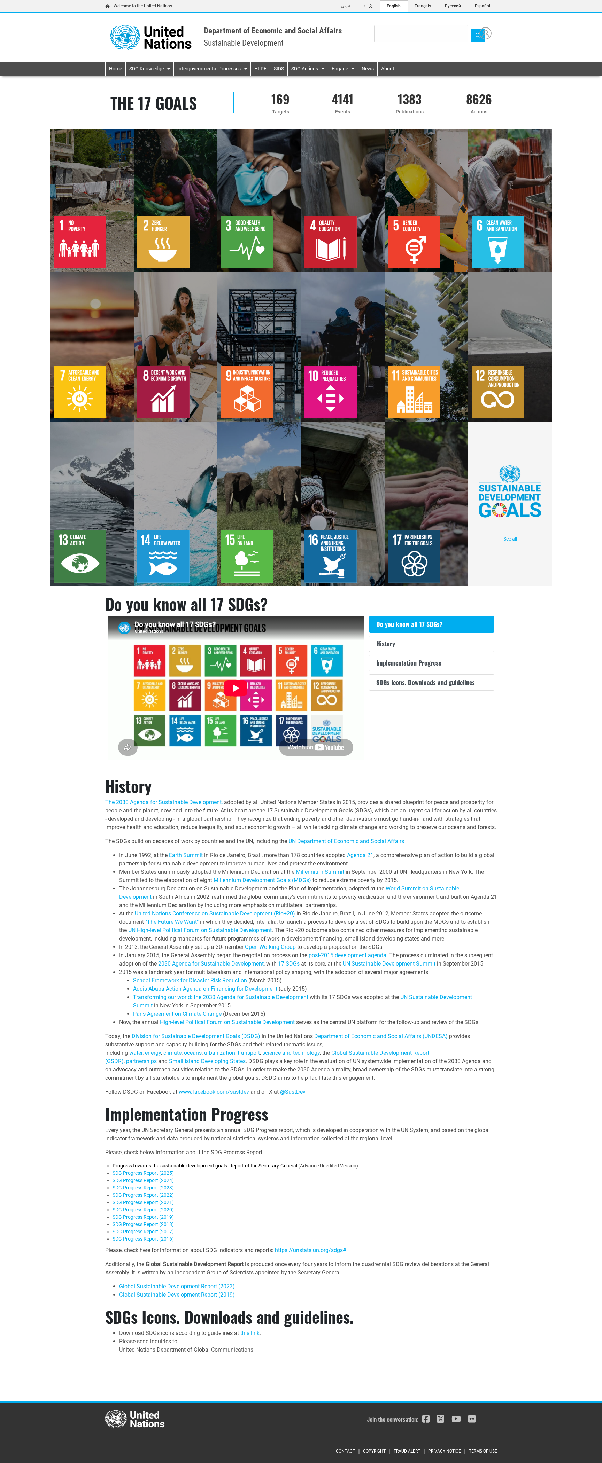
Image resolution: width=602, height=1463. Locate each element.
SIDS (279, 68)
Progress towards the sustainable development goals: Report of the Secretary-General (205, 1166)
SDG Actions (304, 68)
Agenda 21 (360, 855)
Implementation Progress (408, 662)
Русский (453, 5)
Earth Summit (186, 855)
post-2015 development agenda (347, 955)
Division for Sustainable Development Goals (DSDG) (196, 1036)
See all (510, 539)
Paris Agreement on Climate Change (177, 1013)
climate (172, 1052)
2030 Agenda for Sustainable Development (211, 963)
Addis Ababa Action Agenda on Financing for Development (205, 988)
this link (250, 1333)
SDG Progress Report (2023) (143, 1187)
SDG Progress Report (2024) (143, 1180)
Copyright (374, 1451)
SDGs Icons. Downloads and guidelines (425, 682)
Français (423, 5)
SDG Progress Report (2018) (143, 1224)
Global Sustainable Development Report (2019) (177, 1294)
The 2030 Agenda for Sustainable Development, (164, 802)
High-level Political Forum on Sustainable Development (227, 1022)
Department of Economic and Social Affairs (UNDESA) (381, 1036)
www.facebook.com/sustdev (214, 1091)
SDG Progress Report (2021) (143, 1202)
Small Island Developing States (207, 1061)
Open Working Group (270, 947)
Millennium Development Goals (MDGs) (262, 880)
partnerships (141, 1061)
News (368, 68)
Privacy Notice (444, 1451)
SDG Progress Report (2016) (143, 1239)
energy (153, 1052)
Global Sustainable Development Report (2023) (177, 1286)
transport (249, 1052)
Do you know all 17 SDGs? (409, 624)
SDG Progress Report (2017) (143, 1231)
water (135, 1052)
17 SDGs (289, 963)
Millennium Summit (320, 871)
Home (115, 68)
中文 (368, 5)
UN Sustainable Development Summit (389, 963)
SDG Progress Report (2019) (143, 1217)
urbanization (219, 1052)
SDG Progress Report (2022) (143, 1195)
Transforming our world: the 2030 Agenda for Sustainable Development (220, 997)
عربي (345, 5)
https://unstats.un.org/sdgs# (310, 1250)
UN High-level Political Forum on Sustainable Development (200, 930)
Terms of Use (483, 1451)
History (385, 643)
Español (482, 5)
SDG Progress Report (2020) (143, 1209)
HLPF (260, 68)
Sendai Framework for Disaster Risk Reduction (190, 980)
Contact (345, 1451)
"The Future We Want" (172, 922)
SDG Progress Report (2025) (143, 1173)
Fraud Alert (407, 1451)
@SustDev (292, 1091)
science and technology (291, 1052)
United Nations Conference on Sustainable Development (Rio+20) (215, 913)
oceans (193, 1052)
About (387, 68)
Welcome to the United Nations (143, 5)
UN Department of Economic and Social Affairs (346, 841)
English (394, 5)
